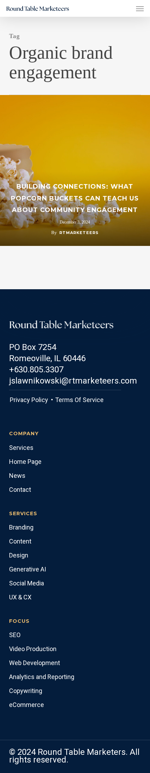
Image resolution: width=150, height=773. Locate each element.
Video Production (33, 648)
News (17, 475)
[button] (140, 8)
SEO (15, 635)
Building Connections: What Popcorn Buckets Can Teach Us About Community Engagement (75, 198)
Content (20, 541)
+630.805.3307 (36, 369)
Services (21, 447)
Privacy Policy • (31, 399)
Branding (21, 527)
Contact (20, 489)
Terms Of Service (79, 399)
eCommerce (26, 704)
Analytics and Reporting (41, 676)
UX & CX (20, 597)
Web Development (34, 662)
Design (18, 555)
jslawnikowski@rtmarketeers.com (73, 381)
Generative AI (27, 569)
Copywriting (25, 690)
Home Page (25, 461)
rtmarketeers (79, 232)
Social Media (26, 583)
